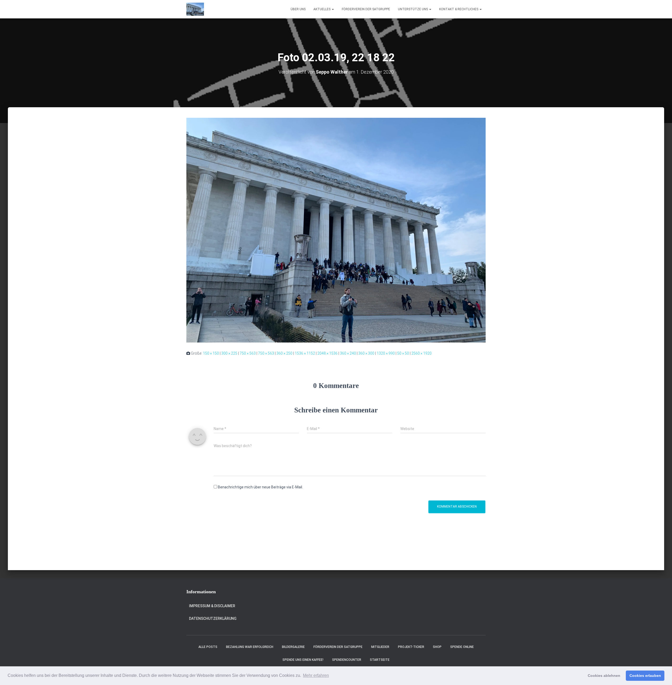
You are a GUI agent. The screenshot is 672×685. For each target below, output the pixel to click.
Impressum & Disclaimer (212, 606)
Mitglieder (380, 647)
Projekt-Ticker (411, 647)
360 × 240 (348, 353)
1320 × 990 (386, 353)
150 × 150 (211, 353)
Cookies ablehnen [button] (604, 675)
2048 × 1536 (327, 353)
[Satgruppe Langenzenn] (195, 9)
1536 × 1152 (305, 353)
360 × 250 (284, 353)
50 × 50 (403, 353)
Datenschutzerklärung (213, 618)
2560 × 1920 (421, 353)
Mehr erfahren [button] (316, 675)
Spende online (462, 647)
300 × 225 (229, 353)
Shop (437, 647)
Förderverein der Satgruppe (366, 9)
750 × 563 (248, 353)
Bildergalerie (293, 647)
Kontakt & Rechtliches (459, 9)
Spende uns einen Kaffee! (302, 660)
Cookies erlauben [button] (645, 675)
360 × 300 (366, 353)
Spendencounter (346, 660)
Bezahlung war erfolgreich (249, 647)
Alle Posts (207, 647)
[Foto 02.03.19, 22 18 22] (336, 230)
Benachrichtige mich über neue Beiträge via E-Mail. (260, 487)
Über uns (298, 9)
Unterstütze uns (413, 9)
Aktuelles (322, 9)
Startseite (380, 660)
